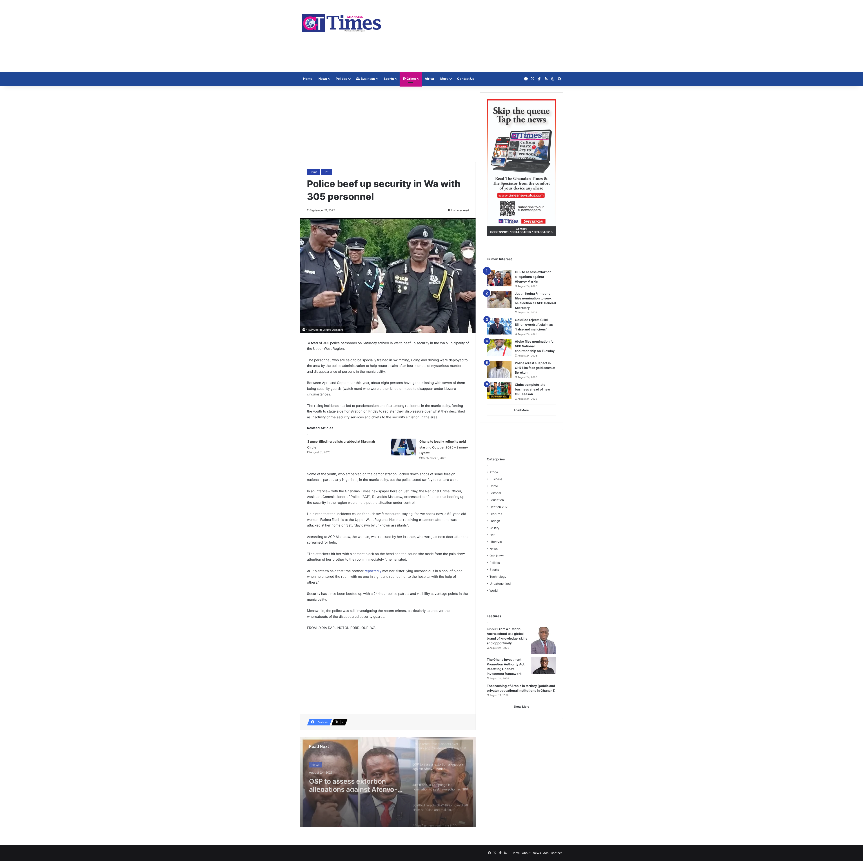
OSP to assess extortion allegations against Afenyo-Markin (533, 276)
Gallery (494, 528)
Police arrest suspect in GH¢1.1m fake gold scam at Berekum (535, 367)
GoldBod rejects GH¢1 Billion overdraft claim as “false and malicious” (534, 324)
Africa (429, 78)
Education (496, 500)
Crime (411, 78)
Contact (556, 853)
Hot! (326, 172)
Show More (521, 706)
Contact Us (465, 78)
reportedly (373, 571)
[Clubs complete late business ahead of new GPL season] (499, 390)
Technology (497, 576)
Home (307, 78)
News (322, 78)
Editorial (495, 493)
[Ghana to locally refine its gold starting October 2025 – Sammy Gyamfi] (403, 447)
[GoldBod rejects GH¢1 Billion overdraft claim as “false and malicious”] (499, 326)
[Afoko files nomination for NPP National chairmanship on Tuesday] (499, 347)
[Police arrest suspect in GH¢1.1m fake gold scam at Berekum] (499, 369)
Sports (389, 78)
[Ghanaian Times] (341, 21)
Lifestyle (495, 542)
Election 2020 (499, 507)
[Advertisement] (476, 35)
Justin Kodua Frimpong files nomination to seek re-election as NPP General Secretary (354, 784)
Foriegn (494, 521)
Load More (521, 410)
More (444, 78)
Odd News (496, 556)
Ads (546, 853)
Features (495, 514)
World (493, 590)
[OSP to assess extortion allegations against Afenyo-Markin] (499, 278)
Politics (341, 78)
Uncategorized (500, 583)
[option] (388, 782)
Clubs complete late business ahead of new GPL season (532, 389)
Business (367, 78)
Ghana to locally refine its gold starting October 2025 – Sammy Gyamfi (443, 447)
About (526, 853)
